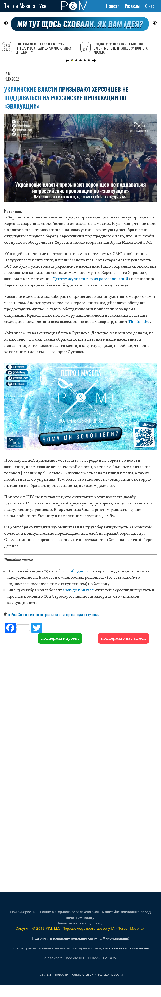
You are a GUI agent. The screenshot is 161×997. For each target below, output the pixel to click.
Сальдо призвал (78, 590)
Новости (112, 6)
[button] (67, 60)
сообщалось (76, 571)
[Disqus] (80, 707)
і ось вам (126, 947)
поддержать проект (60, 638)
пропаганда (74, 614)
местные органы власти (47, 614)
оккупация (91, 614)
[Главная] (74, 5)
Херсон (23, 614)
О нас (149, 6)
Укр (42, 6)
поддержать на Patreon (123, 638)
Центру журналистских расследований (90, 279)
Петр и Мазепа (19, 5)
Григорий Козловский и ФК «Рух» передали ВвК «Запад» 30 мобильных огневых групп (43, 48)
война (12, 614)
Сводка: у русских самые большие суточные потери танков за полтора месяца (121, 48)
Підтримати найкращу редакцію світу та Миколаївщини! (80, 938)
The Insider (139, 322)
